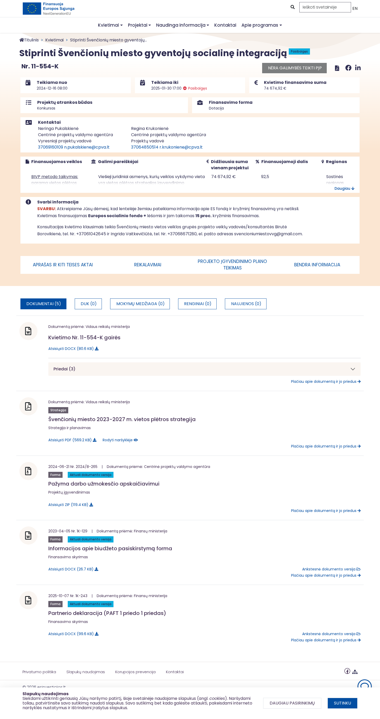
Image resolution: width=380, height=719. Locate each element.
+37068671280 (182, 234)
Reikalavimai (147, 265)
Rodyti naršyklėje (118, 440)
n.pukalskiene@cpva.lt (87, 147)
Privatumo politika (39, 671)
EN (355, 8)
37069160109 (50, 147)
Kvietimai (54, 40)
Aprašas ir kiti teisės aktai (63, 265)
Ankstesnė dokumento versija (329, 569)
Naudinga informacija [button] (181, 25)
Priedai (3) (64, 369)
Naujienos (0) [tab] (246, 304)
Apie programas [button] (259, 25)
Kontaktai (225, 25)
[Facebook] (349, 68)
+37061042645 (91, 234)
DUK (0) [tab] (89, 304)
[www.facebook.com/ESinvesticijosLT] (347, 671)
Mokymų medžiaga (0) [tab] (140, 304)
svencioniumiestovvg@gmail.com (268, 234)
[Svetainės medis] (355, 671)
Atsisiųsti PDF (69, 440)
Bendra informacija (317, 265)
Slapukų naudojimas (85, 671)
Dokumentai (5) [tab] (43, 304)
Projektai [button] (137, 25)
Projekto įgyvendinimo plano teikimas (232, 264)
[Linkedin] (358, 68)
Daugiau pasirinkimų (292, 703)
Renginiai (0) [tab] (197, 304)
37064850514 (144, 147)
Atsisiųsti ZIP (67, 504)
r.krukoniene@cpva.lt (181, 147)
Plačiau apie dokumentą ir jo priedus (324, 381)
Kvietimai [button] (108, 25)
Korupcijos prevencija (135, 671)
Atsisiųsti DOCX (70, 348)
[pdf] (337, 68)
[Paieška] (292, 7)
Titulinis (31, 40)
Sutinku (342, 703)
